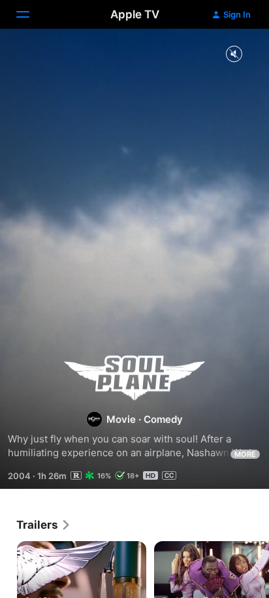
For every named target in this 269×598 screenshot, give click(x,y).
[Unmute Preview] (234, 54)
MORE (245, 454)
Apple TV (134, 14)
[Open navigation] (30, 14)
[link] (43, 525)
